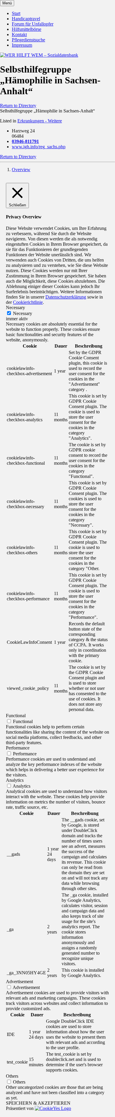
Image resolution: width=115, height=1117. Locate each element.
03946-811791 (25, 141)
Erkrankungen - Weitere (39, 120)
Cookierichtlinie (28, 302)
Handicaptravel (26, 18)
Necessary (22, 313)
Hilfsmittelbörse (26, 29)
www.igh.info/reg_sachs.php (38, 146)
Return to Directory (18, 105)
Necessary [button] (15, 307)
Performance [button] (17, 747)
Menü (7, 3)
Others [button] (12, 1076)
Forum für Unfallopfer (32, 23)
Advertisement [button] (19, 981)
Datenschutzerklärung (65, 296)
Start (16, 13)
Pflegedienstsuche (28, 39)
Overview (21, 169)
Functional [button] (16, 715)
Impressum (22, 45)
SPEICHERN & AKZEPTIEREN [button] (38, 1103)
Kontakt (19, 34)
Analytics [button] (15, 780)
